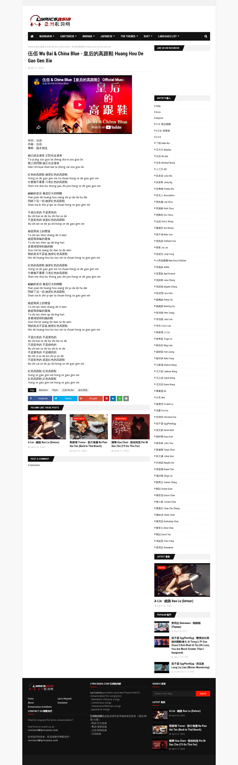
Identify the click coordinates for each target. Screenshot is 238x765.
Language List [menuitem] (167, 36)
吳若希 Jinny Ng (164, 182)
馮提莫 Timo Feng (165, 541)
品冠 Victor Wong (164, 221)
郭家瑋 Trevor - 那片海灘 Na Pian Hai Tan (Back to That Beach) (188, 727)
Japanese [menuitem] (106, 36)
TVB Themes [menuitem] (128, 36)
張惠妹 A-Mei (162, 267)
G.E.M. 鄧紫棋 (163, 130)
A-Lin (158, 112)
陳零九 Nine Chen (164, 528)
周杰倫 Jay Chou (164, 201)
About (31, 702)
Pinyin (55, 390)
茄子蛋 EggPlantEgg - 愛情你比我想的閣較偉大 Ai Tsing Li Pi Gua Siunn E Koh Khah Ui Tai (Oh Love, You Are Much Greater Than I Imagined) (190, 645)
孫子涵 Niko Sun (164, 234)
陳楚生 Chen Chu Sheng (168, 508)
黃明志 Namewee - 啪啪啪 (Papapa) (186, 625)
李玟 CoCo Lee (163, 325)
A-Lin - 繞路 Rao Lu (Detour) (43, 442)
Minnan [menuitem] (87, 36)
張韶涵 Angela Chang (166, 286)
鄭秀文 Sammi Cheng (166, 482)
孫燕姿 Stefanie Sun (166, 241)
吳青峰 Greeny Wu (165, 188)
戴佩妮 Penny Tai (164, 299)
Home (30, 46)
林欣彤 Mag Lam (164, 345)
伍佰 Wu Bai (68, 390)
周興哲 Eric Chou (164, 215)
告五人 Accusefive (165, 195)
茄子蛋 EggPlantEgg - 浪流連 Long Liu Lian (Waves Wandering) (190, 665)
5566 (158, 106)
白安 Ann (160, 397)
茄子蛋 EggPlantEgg (166, 423)
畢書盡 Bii (161, 391)
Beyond (159, 118)
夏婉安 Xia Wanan (165, 228)
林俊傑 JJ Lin (163, 332)
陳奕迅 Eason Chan (165, 495)
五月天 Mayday (163, 149)
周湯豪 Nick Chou (165, 208)
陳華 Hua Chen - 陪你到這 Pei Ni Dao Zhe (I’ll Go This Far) (187, 742)
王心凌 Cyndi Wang (165, 378)
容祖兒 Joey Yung (165, 254)
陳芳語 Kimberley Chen (167, 521)
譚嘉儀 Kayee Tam (165, 469)
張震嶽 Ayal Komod (165, 273)
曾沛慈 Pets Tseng (165, 312)
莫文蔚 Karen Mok (165, 430)
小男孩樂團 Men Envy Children (171, 260)
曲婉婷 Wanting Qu (165, 306)
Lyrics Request (65, 698)
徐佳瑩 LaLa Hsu (164, 293)
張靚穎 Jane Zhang (165, 280)
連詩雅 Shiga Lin (164, 475)
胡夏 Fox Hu (162, 410)
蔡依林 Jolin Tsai (164, 443)
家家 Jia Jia (162, 247)
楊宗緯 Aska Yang (165, 358)
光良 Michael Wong (165, 162)
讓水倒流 (40, 46)
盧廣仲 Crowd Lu (164, 404)
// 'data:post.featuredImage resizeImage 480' (178, 581)
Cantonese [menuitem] (67, 36)
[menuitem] (32, 36)
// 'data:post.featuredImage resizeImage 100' (161, 627)
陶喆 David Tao (163, 534)
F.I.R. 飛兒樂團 (163, 124)
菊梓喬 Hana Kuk (164, 436)
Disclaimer (62, 702)
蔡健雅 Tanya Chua (165, 449)
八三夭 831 (161, 169)
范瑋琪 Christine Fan (166, 417)
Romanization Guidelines (40, 706)
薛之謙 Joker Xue (165, 456)
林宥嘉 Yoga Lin (164, 338)
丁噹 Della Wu (163, 143)
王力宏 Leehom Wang (166, 371)
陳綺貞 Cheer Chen (165, 514)
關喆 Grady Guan (164, 488)
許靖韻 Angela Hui (165, 462)
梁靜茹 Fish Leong (165, 351)
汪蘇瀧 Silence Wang (166, 364)
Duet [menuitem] (147, 36)
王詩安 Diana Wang (165, 384)
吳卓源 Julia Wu (164, 175)
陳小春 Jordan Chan (166, 501)
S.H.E (158, 137)
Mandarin (43, 390)
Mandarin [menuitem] (45, 36)
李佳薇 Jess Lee (164, 319)
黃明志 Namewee (164, 547)
